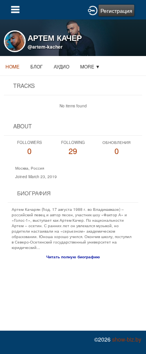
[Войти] (93, 10)
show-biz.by (126, 339)
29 (73, 148)
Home (12, 66)
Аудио (61, 66)
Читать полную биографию (73, 256)
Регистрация (116, 10)
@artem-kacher (45, 46)
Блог (36, 66)
